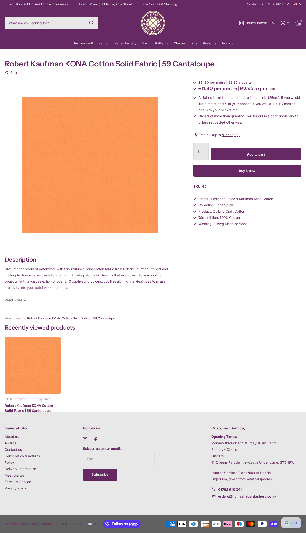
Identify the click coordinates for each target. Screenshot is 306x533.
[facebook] (95, 439)
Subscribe (100, 474)
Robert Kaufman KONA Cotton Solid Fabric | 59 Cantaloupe (29, 407)
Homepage (13, 318)
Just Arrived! (83, 43)
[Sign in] (284, 23)
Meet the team (16, 475)
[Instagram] (85, 439)
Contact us (255, 4)
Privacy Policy (16, 488)
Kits (194, 43)
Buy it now (247, 171)
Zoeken (91, 23)
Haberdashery (125, 43)
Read (13, 300)
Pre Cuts (209, 43)
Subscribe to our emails (102, 448)
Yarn (145, 43)
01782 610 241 (230, 489)
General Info (16, 428)
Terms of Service (18, 482)
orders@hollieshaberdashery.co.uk (247, 496)
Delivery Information (20, 469)
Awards (10, 443)
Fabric (104, 43)
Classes (180, 43)
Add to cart (256, 154)
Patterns (161, 43)
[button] (207, 146)
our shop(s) (231, 135)
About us (12, 436)
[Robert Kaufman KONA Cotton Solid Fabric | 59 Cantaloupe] (33, 365)
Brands (227, 43)
